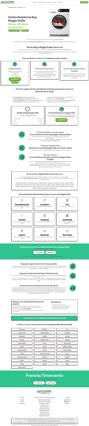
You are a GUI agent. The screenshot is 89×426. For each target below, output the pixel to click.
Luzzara (38, 188)
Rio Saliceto (24, 183)
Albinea (38, 184)
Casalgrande (50, 183)
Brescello (63, 186)
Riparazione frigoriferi (44, 406)
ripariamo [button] (35, 2)
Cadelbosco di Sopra (60, 184)
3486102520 (84, 2)
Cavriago (17, 186)
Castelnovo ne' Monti (49, 186)
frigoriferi (22, 220)
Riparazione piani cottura (44, 415)
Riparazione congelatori (44, 403)
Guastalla (67, 183)
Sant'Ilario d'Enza (52, 188)
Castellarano (56, 183)
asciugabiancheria (22, 204)
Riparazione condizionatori (44, 401)
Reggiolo (43, 188)
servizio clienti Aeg (27, 308)
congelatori (44, 204)
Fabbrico (67, 186)
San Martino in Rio (19, 184)
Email (68, 403)
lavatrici (22, 235)
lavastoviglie (67, 220)
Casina (43, 186)
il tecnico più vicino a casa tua (30, 178)
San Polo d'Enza (43, 184)
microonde (44, 235)
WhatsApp (26, 30)
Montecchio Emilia (24, 186)
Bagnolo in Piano (34, 183)
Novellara (71, 183)
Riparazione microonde (44, 414)
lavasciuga (44, 220)
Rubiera (47, 188)
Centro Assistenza (12, 7)
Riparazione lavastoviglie (44, 410)
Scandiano (26, 184)
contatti (54, 2)
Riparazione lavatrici (44, 412)
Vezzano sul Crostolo (36, 186)
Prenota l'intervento (15, 30)
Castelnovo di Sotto (69, 184)
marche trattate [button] (42, 2)
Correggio (62, 183)
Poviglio (30, 186)
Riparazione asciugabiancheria (44, 399)
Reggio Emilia (20, 7)
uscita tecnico (60, 2)
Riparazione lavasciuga (44, 408)
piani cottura (67, 235)
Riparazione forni (44, 405)
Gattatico (71, 186)
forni (67, 204)
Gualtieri (34, 188)
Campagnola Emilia (43, 183)
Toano (29, 183)
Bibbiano (49, 184)
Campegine (57, 186)
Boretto (53, 184)
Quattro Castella (32, 184)
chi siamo (49, 2)
